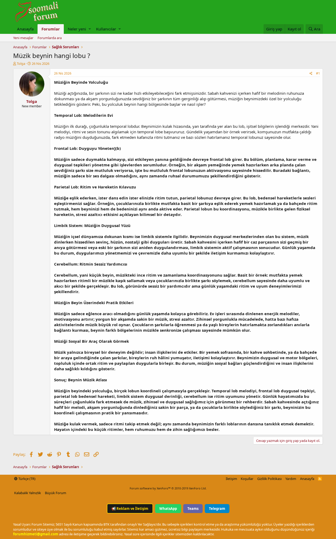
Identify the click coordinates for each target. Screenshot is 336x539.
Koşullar (247, 478)
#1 (318, 73)
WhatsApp (168, 508)
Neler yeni (77, 28)
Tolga (21, 63)
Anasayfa (25, 28)
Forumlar (50, 28)
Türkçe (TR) (26, 478)
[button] (89, 29)
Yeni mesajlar (23, 37)
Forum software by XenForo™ (168, 488)
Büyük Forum (55, 492)
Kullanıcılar (106, 28)
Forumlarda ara (50, 37)
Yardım (290, 478)
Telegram (217, 508)
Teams (192, 508)
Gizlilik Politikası (269, 478)
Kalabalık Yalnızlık (27, 492)
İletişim (231, 478)
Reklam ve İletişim (130, 508)
